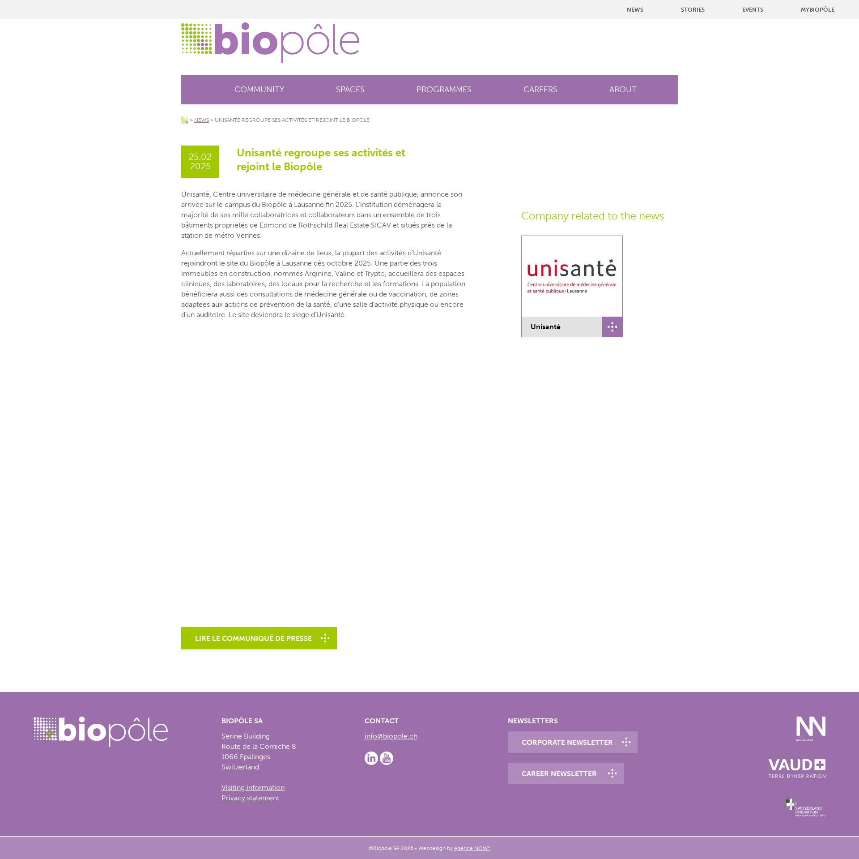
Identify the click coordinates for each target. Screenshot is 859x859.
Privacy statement (250, 798)
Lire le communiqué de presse (253, 638)
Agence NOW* (472, 848)
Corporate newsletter (567, 742)
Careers (540, 89)
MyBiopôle (817, 9)
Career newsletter (559, 773)
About (623, 89)
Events (752, 9)
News (635, 9)
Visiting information (253, 787)
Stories (693, 9)
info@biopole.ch (391, 736)
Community (259, 89)
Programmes (444, 89)
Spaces (350, 89)
